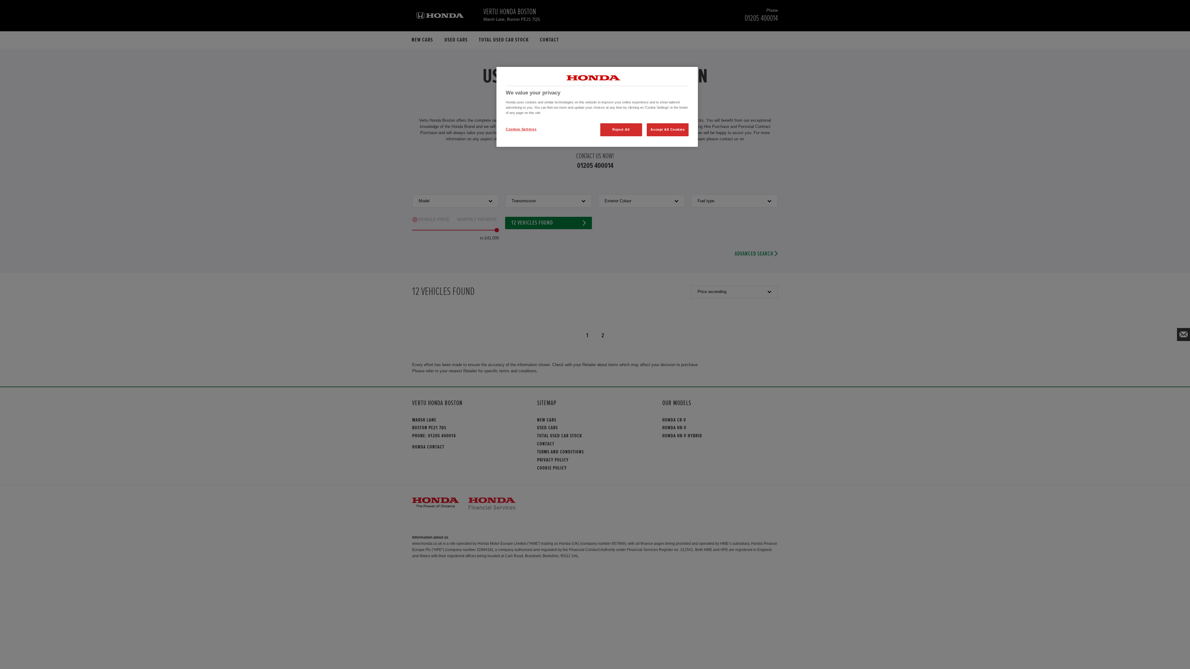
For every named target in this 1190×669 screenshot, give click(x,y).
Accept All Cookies (667, 129)
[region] (597, 107)
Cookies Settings (521, 129)
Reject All (621, 129)
